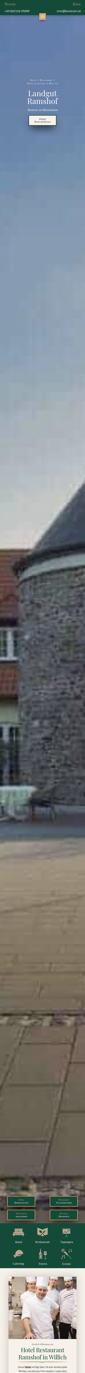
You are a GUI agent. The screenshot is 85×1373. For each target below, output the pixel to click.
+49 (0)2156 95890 (16, 11)
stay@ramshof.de (68, 11)
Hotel (28, 1367)
